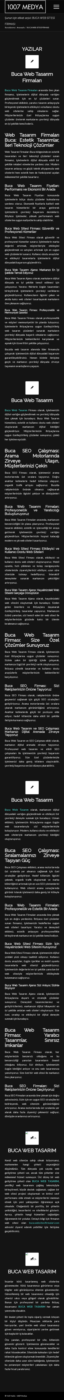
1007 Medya (22, 1396)
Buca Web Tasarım (32, 400)
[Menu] (54, 6)
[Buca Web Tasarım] (32, 388)
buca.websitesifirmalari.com (44, 1222)
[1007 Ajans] (26, 6)
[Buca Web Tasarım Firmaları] (32, 61)
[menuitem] (54, 6)
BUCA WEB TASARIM (32, 1150)
